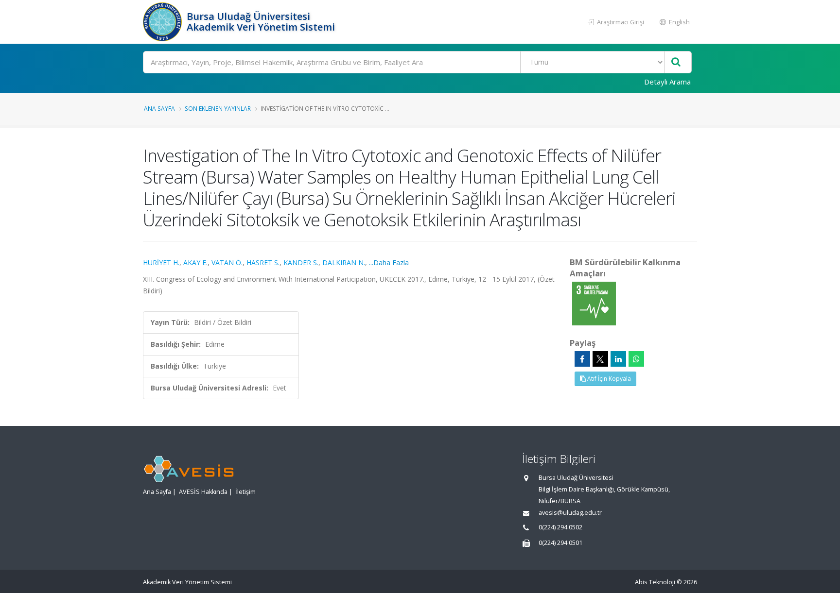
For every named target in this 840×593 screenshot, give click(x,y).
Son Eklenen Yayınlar (218, 108)
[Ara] (676, 62)
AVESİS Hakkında (203, 492)
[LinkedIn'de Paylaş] (618, 359)
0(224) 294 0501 (560, 543)
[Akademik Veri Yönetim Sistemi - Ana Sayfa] (163, 22)
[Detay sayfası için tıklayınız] (594, 302)
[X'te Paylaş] (600, 359)
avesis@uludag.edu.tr (570, 512)
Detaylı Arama (667, 81)
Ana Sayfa (159, 108)
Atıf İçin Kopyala (608, 378)
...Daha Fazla (389, 262)
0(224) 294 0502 (560, 527)
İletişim (245, 492)
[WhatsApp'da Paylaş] (636, 359)
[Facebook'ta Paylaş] (582, 359)
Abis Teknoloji (655, 582)
